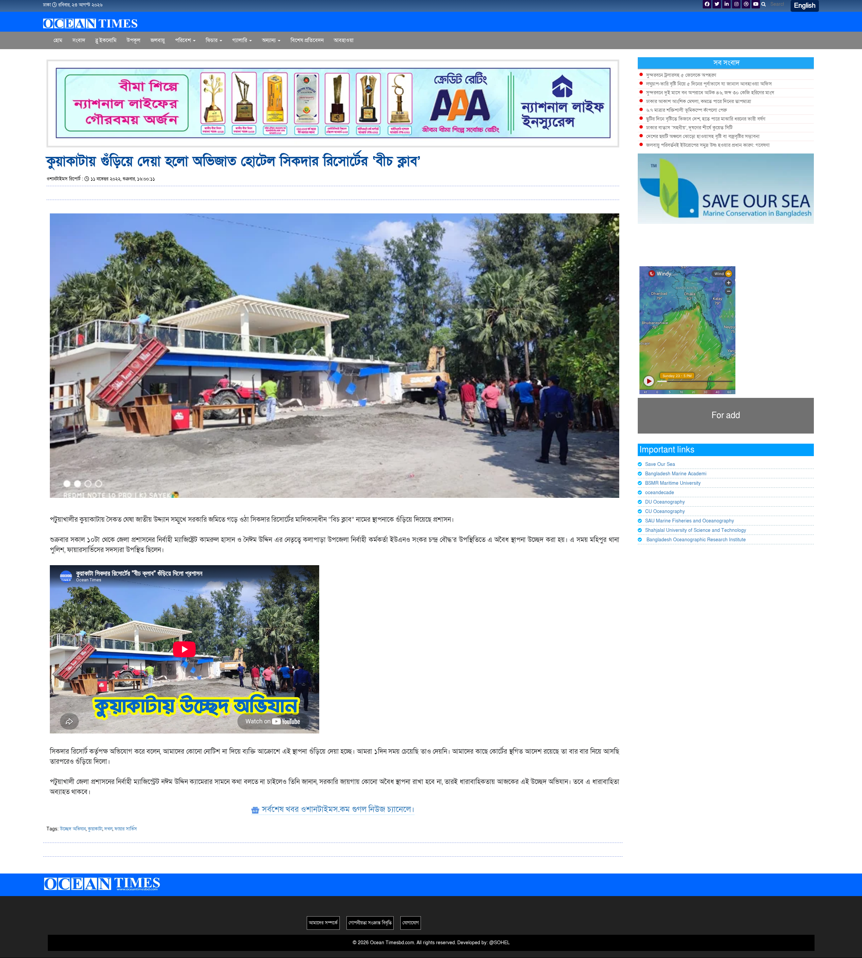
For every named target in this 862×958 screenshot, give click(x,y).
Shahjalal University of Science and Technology (695, 530)
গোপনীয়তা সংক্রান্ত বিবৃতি (370, 923)
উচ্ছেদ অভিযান (73, 829)
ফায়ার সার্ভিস (125, 829)
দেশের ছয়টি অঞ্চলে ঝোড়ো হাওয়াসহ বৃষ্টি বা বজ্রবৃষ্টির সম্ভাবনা (703, 136)
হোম (58, 40)
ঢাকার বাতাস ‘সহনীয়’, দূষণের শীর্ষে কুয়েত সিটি (689, 127)
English (805, 5)
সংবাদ (78, 40)
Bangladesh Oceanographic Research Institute (695, 540)
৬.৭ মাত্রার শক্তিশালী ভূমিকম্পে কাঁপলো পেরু (686, 110)
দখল (108, 829)
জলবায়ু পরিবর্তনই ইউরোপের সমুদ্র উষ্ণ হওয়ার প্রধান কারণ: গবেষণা (708, 145)
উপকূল (133, 40)
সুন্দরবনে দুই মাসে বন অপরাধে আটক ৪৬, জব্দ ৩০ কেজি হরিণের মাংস (710, 92)
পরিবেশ (183, 40)
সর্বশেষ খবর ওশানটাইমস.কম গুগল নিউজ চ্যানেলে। (337, 809)
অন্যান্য (269, 40)
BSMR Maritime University (673, 483)
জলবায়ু (158, 40)
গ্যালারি (240, 40)
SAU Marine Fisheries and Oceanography (689, 521)
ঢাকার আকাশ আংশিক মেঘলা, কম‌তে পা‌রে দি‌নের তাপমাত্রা (698, 101)
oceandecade (659, 492)
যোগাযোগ (410, 923)
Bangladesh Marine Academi (675, 474)
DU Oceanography (665, 502)
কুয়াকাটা (95, 829)
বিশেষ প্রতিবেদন (307, 40)
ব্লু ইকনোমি (106, 40)
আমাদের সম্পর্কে (323, 923)
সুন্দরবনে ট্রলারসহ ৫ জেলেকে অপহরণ (681, 75)
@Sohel (499, 942)
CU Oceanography (665, 511)
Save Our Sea (660, 464)
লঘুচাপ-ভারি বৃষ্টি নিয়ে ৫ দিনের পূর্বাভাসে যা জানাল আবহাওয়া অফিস (709, 83)
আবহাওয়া (344, 40)
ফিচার (212, 40)
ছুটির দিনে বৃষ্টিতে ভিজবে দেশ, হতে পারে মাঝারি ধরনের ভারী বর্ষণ (705, 118)
